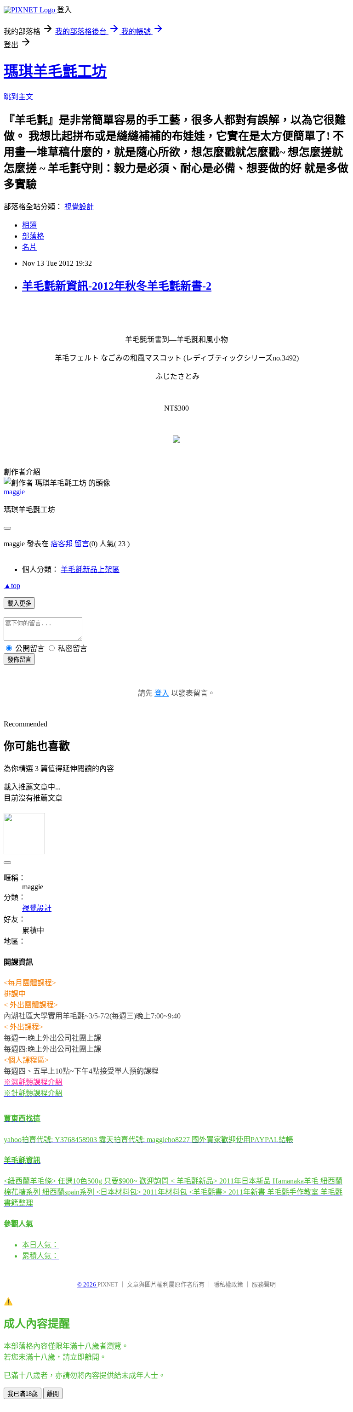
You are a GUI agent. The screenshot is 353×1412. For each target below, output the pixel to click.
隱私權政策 (228, 1284)
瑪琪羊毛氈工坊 (55, 71)
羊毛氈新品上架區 (90, 569)
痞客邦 (62, 544)
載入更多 (19, 603)
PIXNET (107, 1284)
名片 (29, 247)
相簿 (29, 225)
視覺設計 (79, 207)
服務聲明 (264, 1284)
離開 (53, 1393)
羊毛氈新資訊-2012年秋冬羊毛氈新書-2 (116, 286)
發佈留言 (19, 659)
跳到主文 (18, 97)
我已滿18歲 (22, 1393)
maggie (14, 492)
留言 (81, 544)
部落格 (33, 236)
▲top (12, 585)
